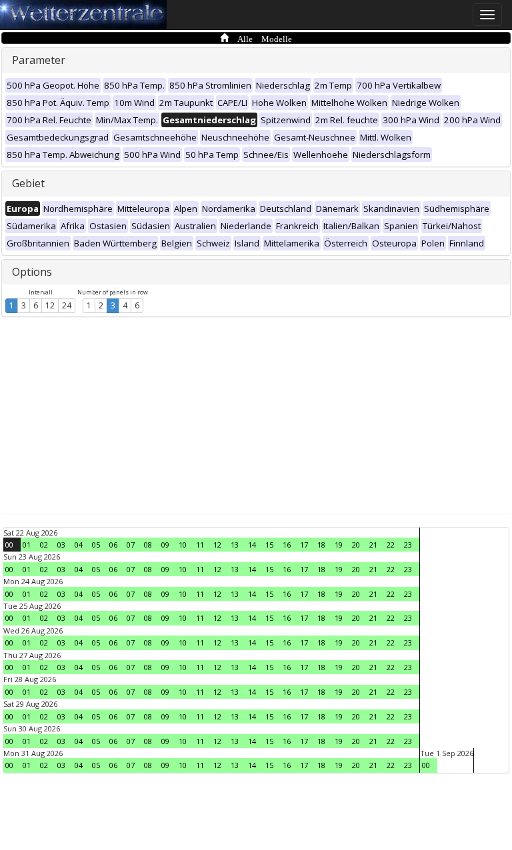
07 (131, 545)
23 (408, 545)
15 (269, 545)
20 (356, 545)
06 (113, 545)
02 (44, 545)
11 (200, 545)
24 (66, 305)
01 (27, 545)
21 (373, 545)
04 (79, 545)
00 (9, 545)
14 (252, 545)
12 (50, 305)
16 (287, 545)
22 (391, 545)
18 (321, 545)
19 (339, 545)
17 (304, 545)
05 (96, 545)
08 (148, 545)
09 (165, 545)
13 (235, 545)
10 (183, 545)
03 (61, 545)
